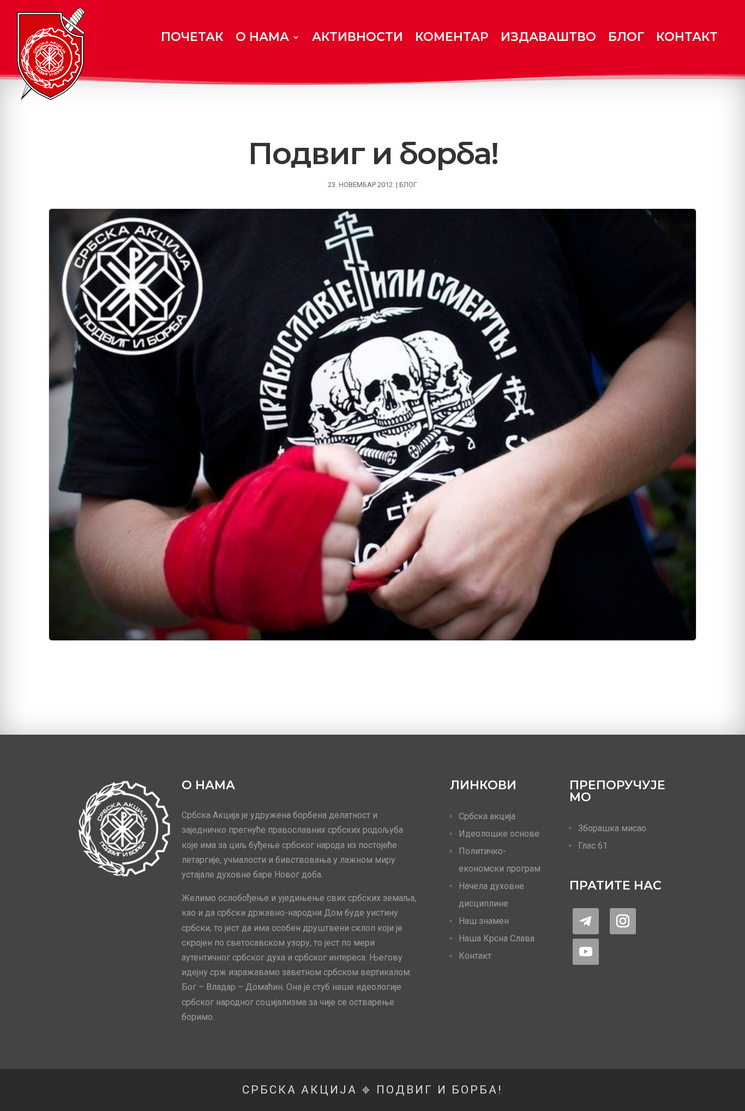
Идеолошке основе (499, 833)
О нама (262, 36)
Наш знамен (484, 921)
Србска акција (487, 816)
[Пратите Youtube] (586, 952)
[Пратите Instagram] (623, 921)
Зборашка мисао (612, 828)
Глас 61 (593, 845)
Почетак (192, 36)
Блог (626, 36)
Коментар (452, 36)
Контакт (687, 36)
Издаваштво (548, 36)
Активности (357, 36)
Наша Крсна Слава (496, 938)
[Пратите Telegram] (586, 921)
